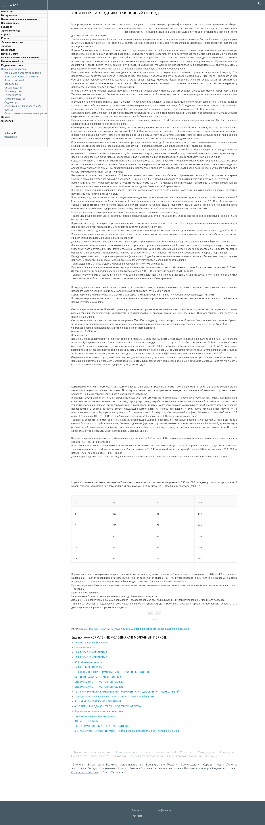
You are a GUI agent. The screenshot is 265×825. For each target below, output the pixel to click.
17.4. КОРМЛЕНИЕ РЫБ (88, 667)
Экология (7, 120)
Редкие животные (12, 65)
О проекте (136, 810)
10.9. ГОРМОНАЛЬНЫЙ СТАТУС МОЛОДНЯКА (102, 726)
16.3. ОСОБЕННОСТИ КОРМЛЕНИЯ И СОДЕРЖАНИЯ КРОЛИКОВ (111, 672)
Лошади (6, 46)
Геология (6, 26)
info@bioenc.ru (10, 137)
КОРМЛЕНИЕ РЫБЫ (86, 721)
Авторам (137, 816)
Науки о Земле (10, 53)
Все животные (10, 23)
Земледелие (11, 83)
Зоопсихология (10, 30)
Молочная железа (84, 647)
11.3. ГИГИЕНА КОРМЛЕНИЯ (90, 652)
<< (150, 613)
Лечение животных (13, 42)
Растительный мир (12, 61)
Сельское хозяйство (13, 69)
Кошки (5, 38)
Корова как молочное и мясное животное (98, 711)
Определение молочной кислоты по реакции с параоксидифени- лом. (115, 696)
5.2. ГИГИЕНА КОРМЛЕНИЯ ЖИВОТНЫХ (97, 676)
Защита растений (14, 80)
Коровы (6, 34)
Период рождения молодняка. (91, 642)
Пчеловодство (12, 95)
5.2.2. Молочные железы (88, 662)
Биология (7, 11)
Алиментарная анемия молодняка (94, 716)
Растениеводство (14, 98)
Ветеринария (9, 15)
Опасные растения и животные (20, 57)
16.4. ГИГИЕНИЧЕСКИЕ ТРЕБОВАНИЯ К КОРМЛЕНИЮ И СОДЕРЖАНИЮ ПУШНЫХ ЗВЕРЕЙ (127, 691)
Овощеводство (13, 87)
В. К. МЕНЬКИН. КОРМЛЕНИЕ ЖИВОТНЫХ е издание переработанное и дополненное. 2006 (136, 628)
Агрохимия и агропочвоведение (22, 72)
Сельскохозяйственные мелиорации (25, 113)
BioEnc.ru (13, 5)
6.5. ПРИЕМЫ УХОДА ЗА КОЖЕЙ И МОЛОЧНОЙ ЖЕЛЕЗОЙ (108, 706)
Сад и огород (11, 102)
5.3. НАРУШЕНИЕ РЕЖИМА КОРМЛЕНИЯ (97, 701)
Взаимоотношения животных (19, 19)
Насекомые (8, 49)
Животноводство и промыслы (22, 76)
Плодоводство (13, 91)
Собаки (5, 117)
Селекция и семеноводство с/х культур (150, 756)
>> (158, 613)
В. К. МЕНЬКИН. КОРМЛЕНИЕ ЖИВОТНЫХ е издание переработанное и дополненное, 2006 (127, 730)
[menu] (3, 5)
